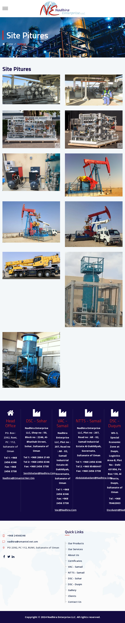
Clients (72, 596)
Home (9, 43)
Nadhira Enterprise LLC (61, 617)
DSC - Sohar (75, 578)
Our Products (76, 543)
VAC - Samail (75, 566)
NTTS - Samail (76, 572)
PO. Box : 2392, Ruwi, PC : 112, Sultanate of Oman (10, 442)
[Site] (31, 74)
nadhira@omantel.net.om (19, 478)
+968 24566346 (16, 535)
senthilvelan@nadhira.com (39, 473)
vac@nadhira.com (65, 509)
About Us (73, 555)
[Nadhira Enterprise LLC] (62, 8)
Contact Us (74, 601)
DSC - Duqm (75, 584)
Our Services (75, 549)
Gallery (72, 590)
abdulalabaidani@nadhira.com (94, 477)
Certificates (75, 560)
